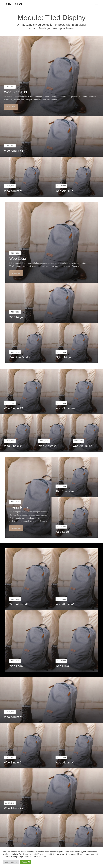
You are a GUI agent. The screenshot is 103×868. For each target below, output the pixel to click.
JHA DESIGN (13, 4)
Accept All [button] (26, 862)
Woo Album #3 (13, 150)
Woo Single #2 (13, 408)
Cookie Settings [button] (11, 862)
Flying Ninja (63, 357)
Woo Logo (17, 258)
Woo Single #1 (15, 92)
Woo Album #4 (65, 408)
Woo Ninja (16, 317)
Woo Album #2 (13, 191)
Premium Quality (20, 357)
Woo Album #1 (65, 191)
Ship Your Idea (65, 491)
